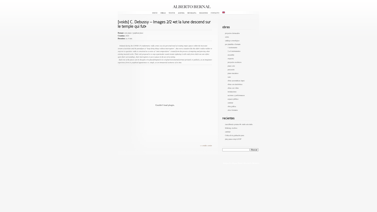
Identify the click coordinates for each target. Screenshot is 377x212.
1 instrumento (232, 47)
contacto (215, 13)
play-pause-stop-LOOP (233, 139)
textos (172, 13)
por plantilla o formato (232, 44)
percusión (231, 69)
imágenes (203, 13)
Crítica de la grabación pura (234, 135)
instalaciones (232, 91)
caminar (230, 102)
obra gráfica (232, 106)
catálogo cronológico (232, 40)
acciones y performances (236, 95)
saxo (229, 77)
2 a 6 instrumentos (234, 51)
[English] (223, 12)
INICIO (154, 13)
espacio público (233, 99)
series (227, 37)
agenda (181, 13)
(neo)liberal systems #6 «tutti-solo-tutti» (239, 124)
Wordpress (255, 163)
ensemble (231, 55)
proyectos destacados (232, 33)
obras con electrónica (235, 84)
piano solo (231, 66)
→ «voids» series (206, 145)
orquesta (231, 58)
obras (163, 13)
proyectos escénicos (235, 62)
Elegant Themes (237, 163)
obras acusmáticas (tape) (236, 80)
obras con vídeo (233, 88)
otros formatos (233, 110)
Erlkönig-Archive (231, 128)
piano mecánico (233, 73)
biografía (191, 13)
